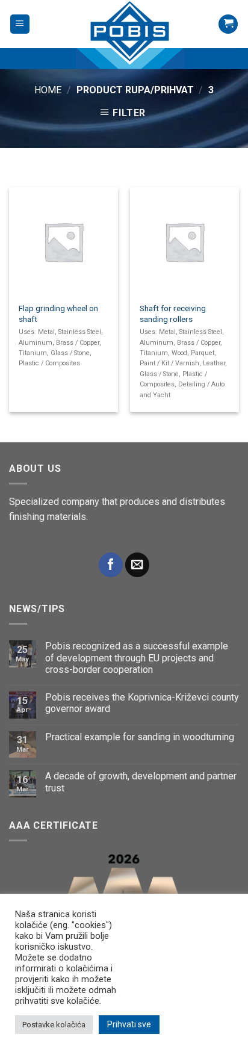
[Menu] (20, 24)
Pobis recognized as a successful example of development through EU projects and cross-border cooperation (136, 657)
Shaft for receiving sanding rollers (173, 313)
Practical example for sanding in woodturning (139, 737)
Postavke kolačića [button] (53, 1024)
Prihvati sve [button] (129, 1024)
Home (47, 90)
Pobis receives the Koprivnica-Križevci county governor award (142, 703)
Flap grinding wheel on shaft (58, 313)
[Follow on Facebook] (111, 564)
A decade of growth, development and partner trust (141, 781)
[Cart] (228, 24)
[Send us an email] (137, 564)
